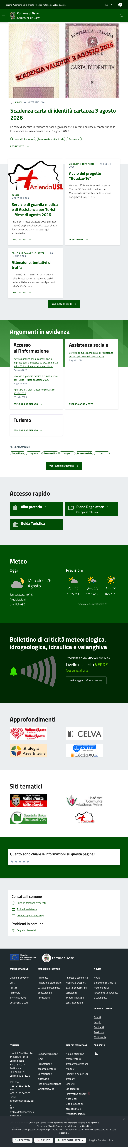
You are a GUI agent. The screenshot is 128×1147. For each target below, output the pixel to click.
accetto (25, 1140)
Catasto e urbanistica (49, 987)
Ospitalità (99, 1027)
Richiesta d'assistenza (49, 1084)
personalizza (74, 1140)
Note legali (71, 1099)
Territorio (99, 1032)
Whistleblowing (46, 1089)
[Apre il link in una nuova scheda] (28, 733)
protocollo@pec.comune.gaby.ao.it (22, 1113)
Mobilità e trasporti (76, 982)
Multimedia (100, 1037)
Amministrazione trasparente (78, 1056)
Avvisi (18, 102)
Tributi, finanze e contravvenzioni (75, 1000)
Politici (13, 987)
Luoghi (97, 1022)
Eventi (97, 1017)
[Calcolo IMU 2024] (84, 750)
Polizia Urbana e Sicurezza (28, 253)
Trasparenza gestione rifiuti (78, 1066)
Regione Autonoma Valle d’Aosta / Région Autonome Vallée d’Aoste (35, 4)
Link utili (70, 1084)
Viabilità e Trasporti (81, 164)
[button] (121, 15)
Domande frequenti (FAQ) (48, 1056)
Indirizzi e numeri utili (77, 1074)
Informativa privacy (76, 1094)
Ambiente (43, 977)
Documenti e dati (19, 1002)
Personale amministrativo (18, 995)
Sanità (15, 195)
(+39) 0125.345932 (20, 1086)
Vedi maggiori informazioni (84, 680)
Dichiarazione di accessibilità (78, 1106)
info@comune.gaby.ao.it (22, 1102)
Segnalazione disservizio (45, 1076)
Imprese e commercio (77, 977)
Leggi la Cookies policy (101, 1140)
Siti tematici (72, 1089)
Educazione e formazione (45, 995)
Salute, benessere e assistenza (76, 990)
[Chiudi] (124, 1119)
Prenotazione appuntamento (50, 1066)
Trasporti (70, 1079)
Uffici (12, 982)
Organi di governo (19, 977)
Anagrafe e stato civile (50, 982)
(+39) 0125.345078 (20, 1093)
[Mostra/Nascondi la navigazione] (3, 15)
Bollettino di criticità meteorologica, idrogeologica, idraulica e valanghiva (106, 990)
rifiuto (47, 1140)
